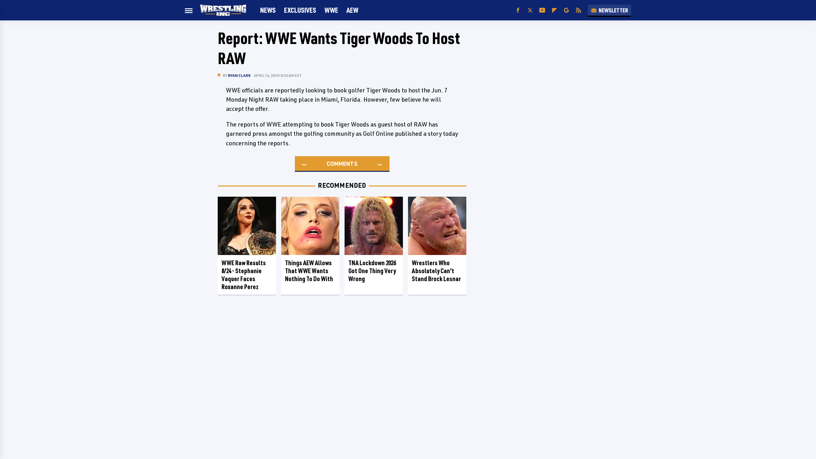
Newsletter (613, 10)
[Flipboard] (554, 10)
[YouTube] (542, 10)
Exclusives (300, 10)
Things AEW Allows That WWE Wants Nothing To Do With (309, 271)
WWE (331, 10)
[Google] (566, 10)
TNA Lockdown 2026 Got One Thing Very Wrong (372, 271)
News (268, 10)
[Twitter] (530, 10)
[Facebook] (518, 10)
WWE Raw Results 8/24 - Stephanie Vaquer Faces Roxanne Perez (244, 275)
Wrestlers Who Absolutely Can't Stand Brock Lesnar (436, 271)
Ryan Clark (239, 75)
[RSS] (578, 10)
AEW (352, 10)
